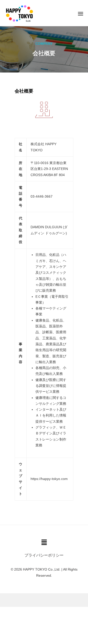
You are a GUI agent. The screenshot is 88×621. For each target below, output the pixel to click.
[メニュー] (80, 14)
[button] (44, 542)
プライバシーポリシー (44, 555)
